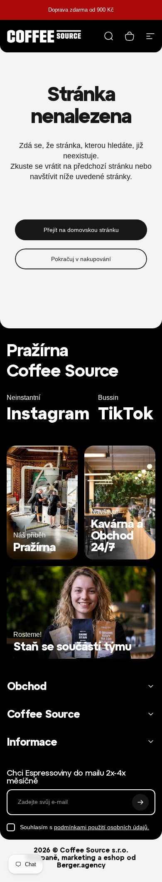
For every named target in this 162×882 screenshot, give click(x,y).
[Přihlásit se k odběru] (140, 802)
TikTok (125, 413)
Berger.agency (81, 865)
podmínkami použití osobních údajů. (101, 827)
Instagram (48, 413)
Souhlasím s (84, 827)
